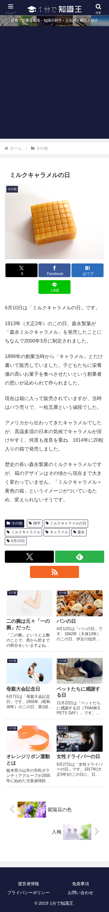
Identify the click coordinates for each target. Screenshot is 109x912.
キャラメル (59, 532)
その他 (17, 523)
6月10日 (18, 541)
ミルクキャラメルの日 (68, 523)
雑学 (37, 523)
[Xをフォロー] (29, 557)
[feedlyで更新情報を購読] (79, 557)
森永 (81, 532)
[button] (97, 786)
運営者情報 (28, 883)
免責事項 (80, 883)
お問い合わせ (80, 892)
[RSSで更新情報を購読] (54, 572)
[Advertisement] (54, 84)
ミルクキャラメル (25, 532)
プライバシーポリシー (28, 892)
